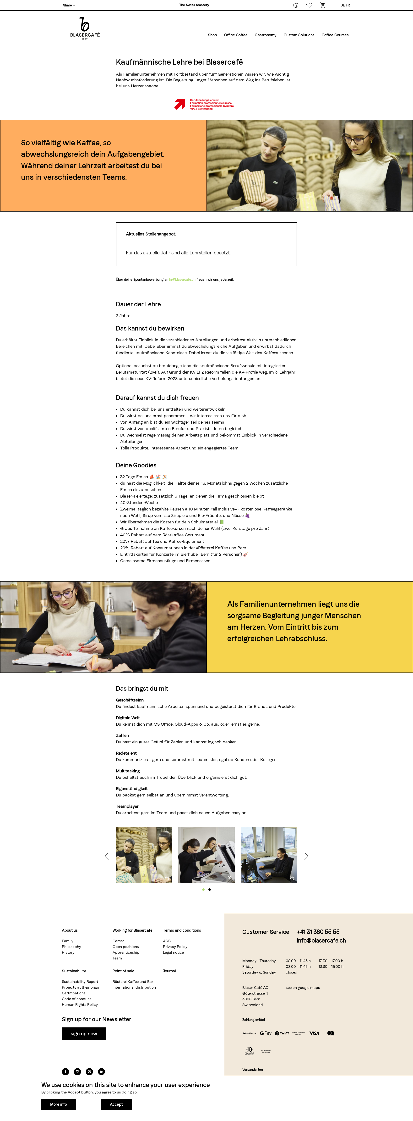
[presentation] (107, 856)
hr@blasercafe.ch (182, 279)
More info (58, 1104)
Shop (212, 35)
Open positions (126, 946)
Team (117, 958)
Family (67, 941)
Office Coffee (236, 35)
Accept (116, 1104)
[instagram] (77, 1071)
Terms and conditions (182, 930)
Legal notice (173, 952)
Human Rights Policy (80, 1004)
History (68, 952)
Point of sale (123, 971)
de (343, 5)
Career (118, 941)
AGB (167, 941)
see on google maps (303, 987)
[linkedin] (101, 1071)
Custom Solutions (299, 35)
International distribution (134, 987)
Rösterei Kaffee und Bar (133, 981)
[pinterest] (89, 1071)
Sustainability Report (80, 981)
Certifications (74, 993)
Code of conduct (76, 999)
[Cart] (323, 5)
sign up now (84, 1034)
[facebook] (65, 1071)
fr (348, 5)
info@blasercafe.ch (321, 940)
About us (70, 930)
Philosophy (71, 946)
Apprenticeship (126, 952)
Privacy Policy (175, 946)
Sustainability (74, 971)
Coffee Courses (335, 35)
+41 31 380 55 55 (318, 931)
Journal (169, 971)
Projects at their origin (81, 987)
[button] (203, 889)
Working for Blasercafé (132, 930)
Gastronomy (266, 35)
